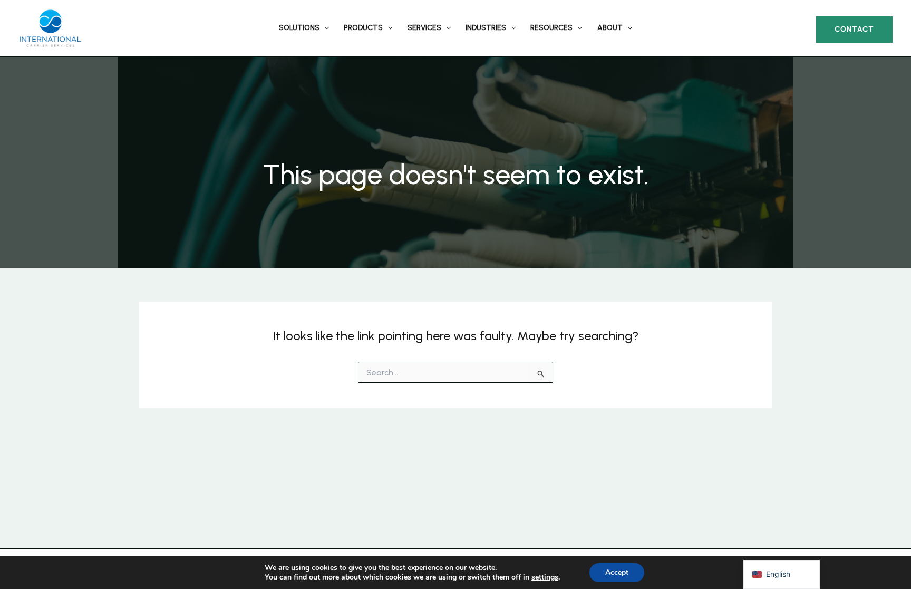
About (610, 27)
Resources (551, 27)
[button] (324, 28)
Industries (486, 27)
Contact (854, 29)
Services (424, 27)
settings (544, 577)
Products (363, 27)
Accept (616, 572)
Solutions (299, 27)
